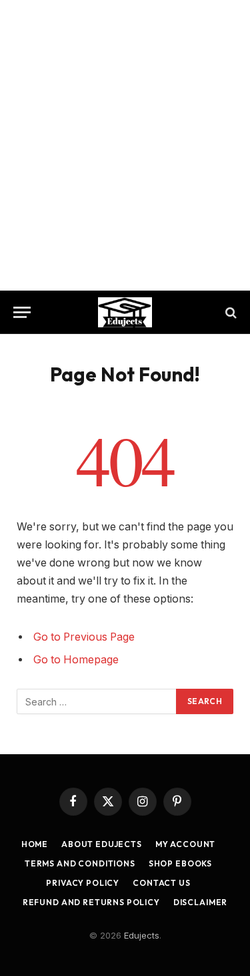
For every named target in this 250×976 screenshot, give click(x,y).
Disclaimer (200, 902)
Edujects (141, 935)
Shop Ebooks (180, 863)
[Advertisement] (125, 145)
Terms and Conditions (80, 863)
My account (185, 844)
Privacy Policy (82, 883)
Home (34, 844)
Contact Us (161, 883)
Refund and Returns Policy (91, 902)
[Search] (230, 312)
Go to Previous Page (84, 637)
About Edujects (101, 844)
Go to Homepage (76, 659)
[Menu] (22, 312)
